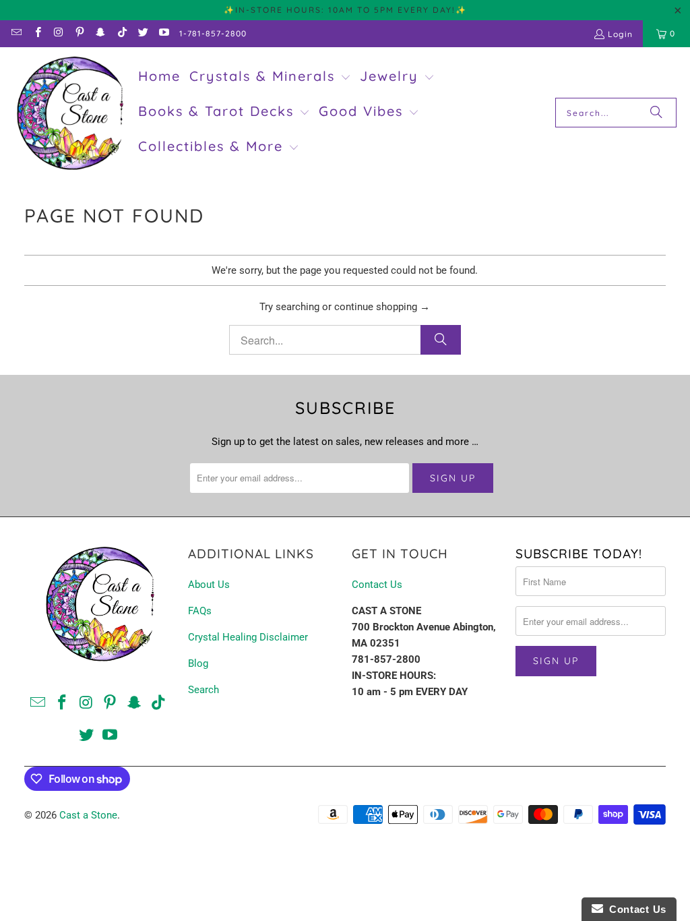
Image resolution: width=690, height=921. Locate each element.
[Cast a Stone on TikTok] (121, 33)
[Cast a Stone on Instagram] (58, 33)
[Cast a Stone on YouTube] (163, 33)
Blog (198, 663)
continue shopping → (382, 307)
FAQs (200, 611)
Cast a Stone (88, 815)
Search (203, 690)
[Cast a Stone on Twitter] (142, 33)
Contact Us (377, 584)
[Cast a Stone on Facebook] (36, 33)
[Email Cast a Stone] (16, 33)
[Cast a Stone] (69, 113)
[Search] (656, 112)
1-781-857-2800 (213, 33)
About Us (209, 584)
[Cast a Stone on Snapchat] (100, 33)
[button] (270, 77)
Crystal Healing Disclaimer (248, 637)
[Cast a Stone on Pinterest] (79, 33)
